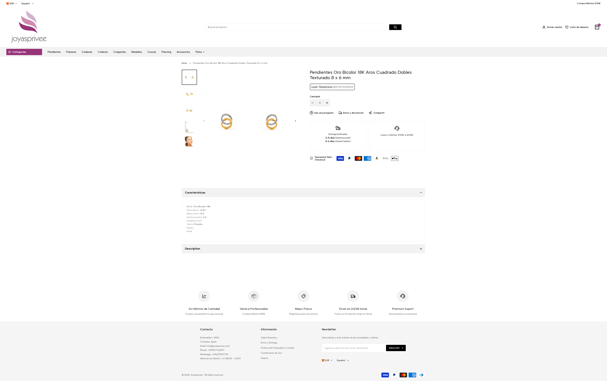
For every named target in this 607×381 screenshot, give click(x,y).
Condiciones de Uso (271, 353)
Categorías (19, 51)
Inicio (184, 63)
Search (264, 358)
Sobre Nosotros (269, 337)
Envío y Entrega (269, 342)
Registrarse (325, 86)
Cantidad (315, 96)
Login (314, 86)
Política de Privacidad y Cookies (277, 348)
